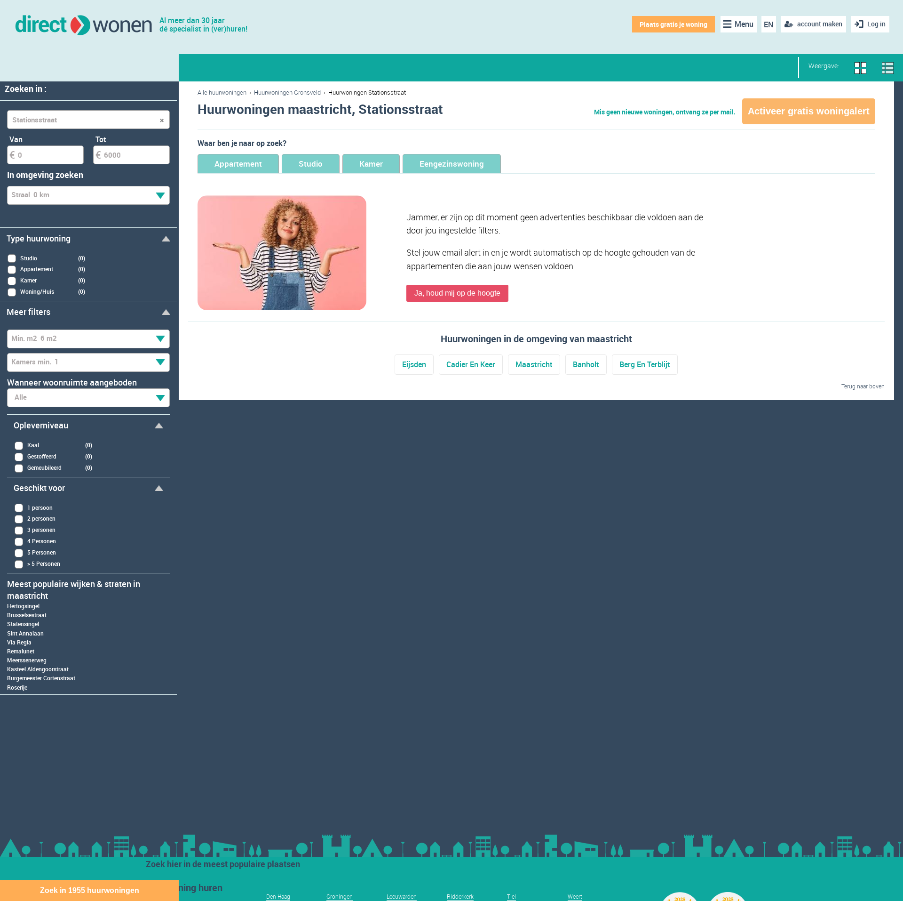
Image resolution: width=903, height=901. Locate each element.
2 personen (41, 518)
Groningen (339, 896)
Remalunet (20, 651)
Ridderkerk (460, 896)
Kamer (371, 163)
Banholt (586, 364)
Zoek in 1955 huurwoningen (89, 890)
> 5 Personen (43, 563)
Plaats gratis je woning (673, 24)
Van (16, 139)
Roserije (17, 687)
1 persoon (40, 507)
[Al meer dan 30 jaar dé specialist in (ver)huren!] (83, 24)
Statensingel (23, 623)
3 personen (41, 529)
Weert (575, 896)
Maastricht (534, 364)
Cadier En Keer (470, 364)
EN (768, 24)
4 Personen (41, 541)
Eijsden (414, 364)
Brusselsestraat (27, 615)
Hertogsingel (23, 606)
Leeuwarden (402, 896)
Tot (100, 139)
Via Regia (19, 642)
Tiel (511, 896)
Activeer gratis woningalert (809, 111)
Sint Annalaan (25, 633)
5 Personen (41, 552)
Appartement (238, 163)
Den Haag (278, 896)
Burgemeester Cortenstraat (41, 678)
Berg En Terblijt (644, 364)
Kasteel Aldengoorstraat (38, 669)
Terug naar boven (863, 386)
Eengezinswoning (452, 163)
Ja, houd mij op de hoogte (457, 293)
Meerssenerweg (27, 660)
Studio (311, 163)
